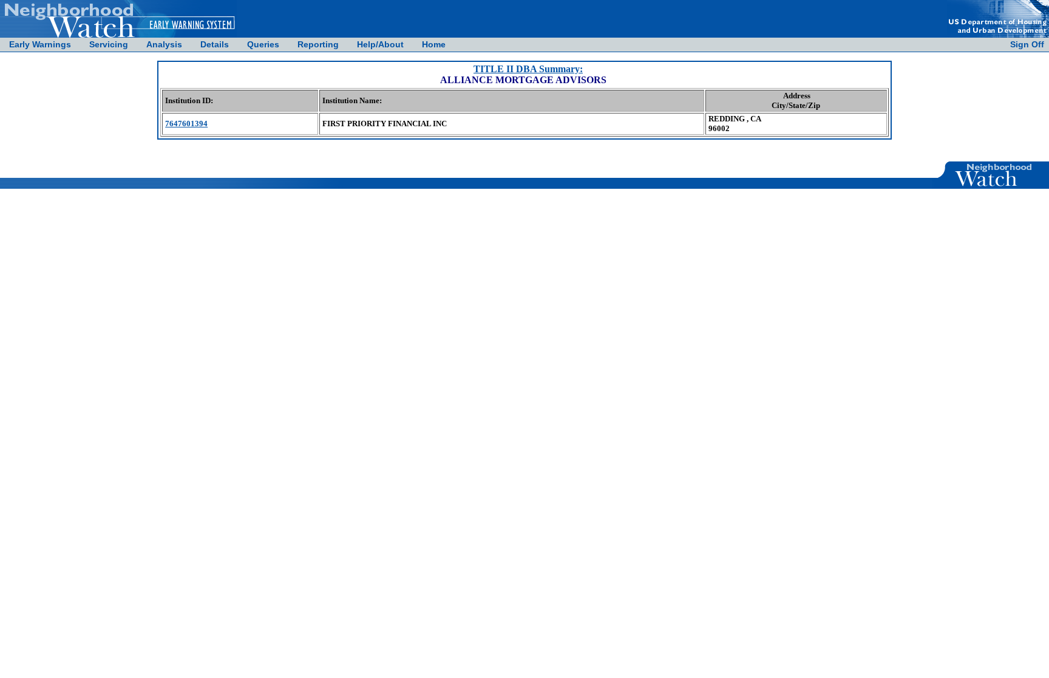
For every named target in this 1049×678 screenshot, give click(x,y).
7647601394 (186, 123)
